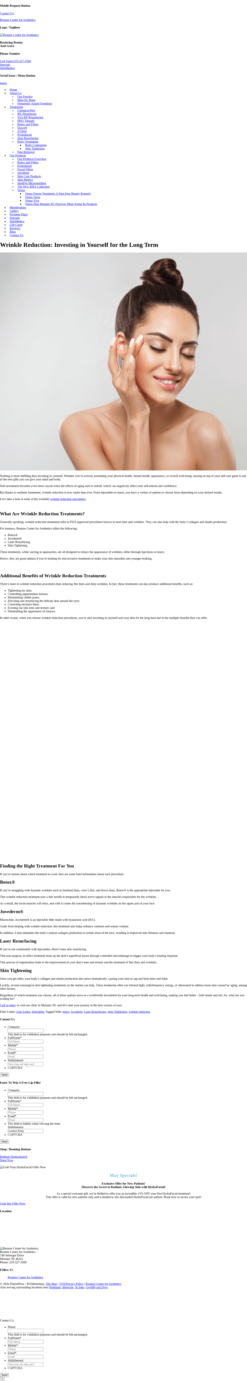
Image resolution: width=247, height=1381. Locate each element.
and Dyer (102, 1287)
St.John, (80, 1287)
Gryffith (91, 1287)
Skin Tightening (117, 1011)
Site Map (51, 1283)
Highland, (55, 1287)
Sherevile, (68, 1287)
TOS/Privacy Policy (71, 1283)
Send (4, 1074)
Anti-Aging (23, 1011)
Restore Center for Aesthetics (18, 20)
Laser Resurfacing (95, 1011)
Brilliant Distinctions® (13, 1156)
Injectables (38, 1011)
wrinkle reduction (139, 1011)
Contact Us (7, 13)
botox (66, 1011)
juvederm (76, 1011)
